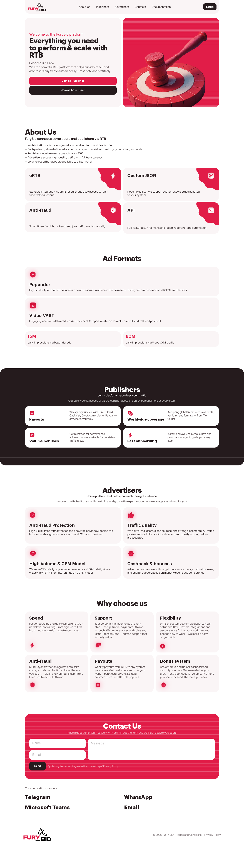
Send (37, 765)
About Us (84, 7)
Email (131, 807)
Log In (210, 6)
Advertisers (122, 7)
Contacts (140, 7)
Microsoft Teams (47, 807)
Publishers (102, 7)
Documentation (161, 7)
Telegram (37, 797)
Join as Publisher (73, 81)
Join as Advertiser (73, 90)
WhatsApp (138, 797)
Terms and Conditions (188, 834)
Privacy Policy (110, 766)
